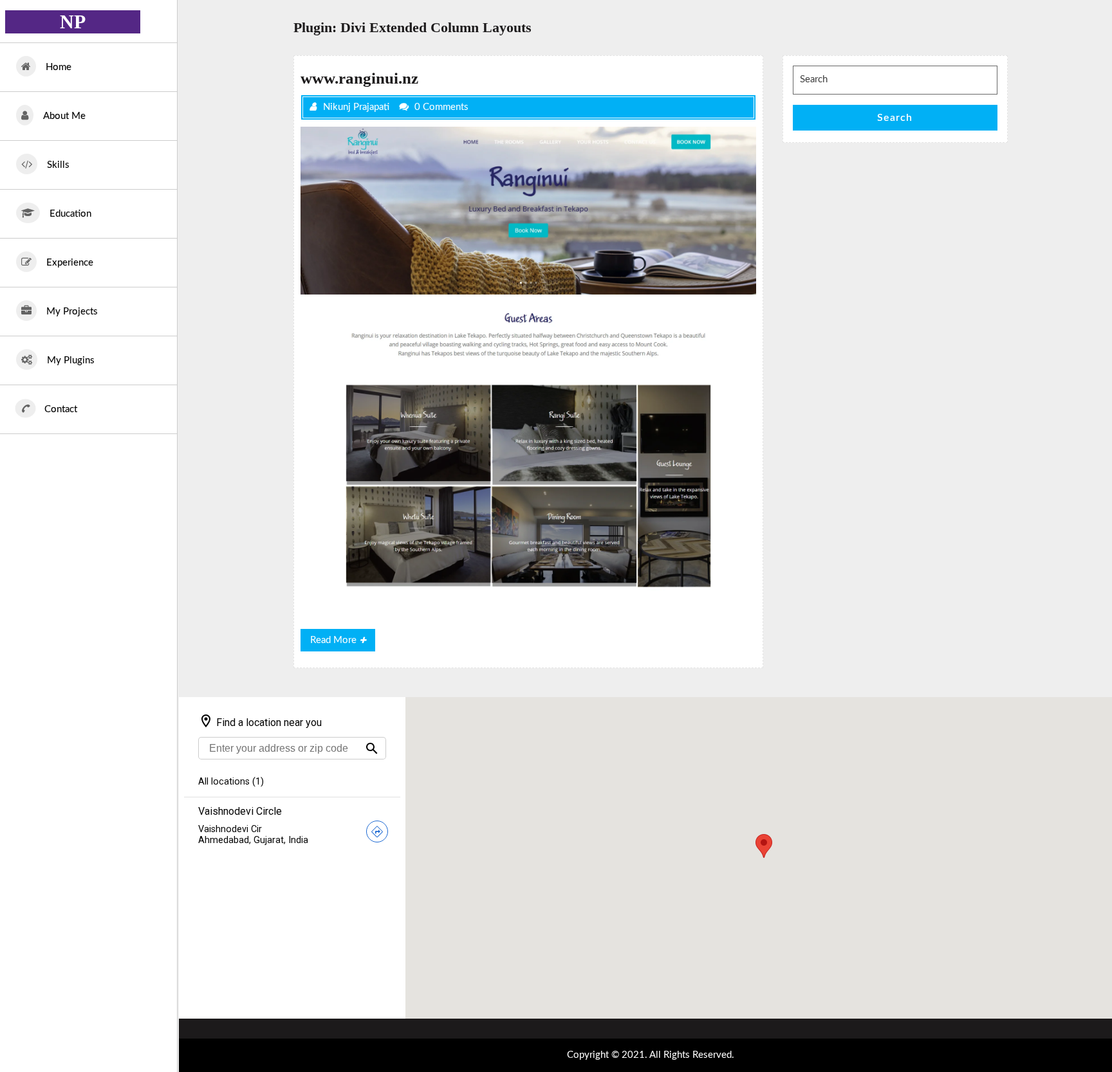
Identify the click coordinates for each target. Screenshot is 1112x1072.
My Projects (72, 311)
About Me (64, 116)
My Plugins (71, 360)
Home (58, 67)
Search (895, 118)
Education (70, 214)
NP (73, 21)
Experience (69, 263)
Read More (342, 643)
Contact (60, 409)
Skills (58, 165)
